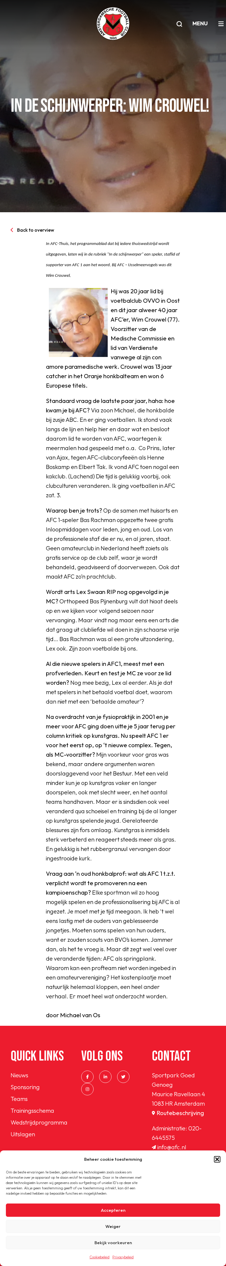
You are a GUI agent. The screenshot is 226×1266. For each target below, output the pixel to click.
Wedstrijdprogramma (39, 1122)
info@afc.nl (171, 1147)
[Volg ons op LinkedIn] (105, 1077)
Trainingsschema (32, 1110)
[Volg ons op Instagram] (87, 1089)
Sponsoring (25, 1087)
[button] (217, 1159)
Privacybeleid (123, 1257)
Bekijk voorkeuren (113, 1242)
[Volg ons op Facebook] (87, 1077)
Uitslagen (23, 1134)
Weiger (113, 1226)
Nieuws (19, 1075)
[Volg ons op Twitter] (123, 1077)
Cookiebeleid (99, 1257)
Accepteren (113, 1210)
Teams (19, 1098)
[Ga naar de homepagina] (113, 23)
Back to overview (35, 230)
